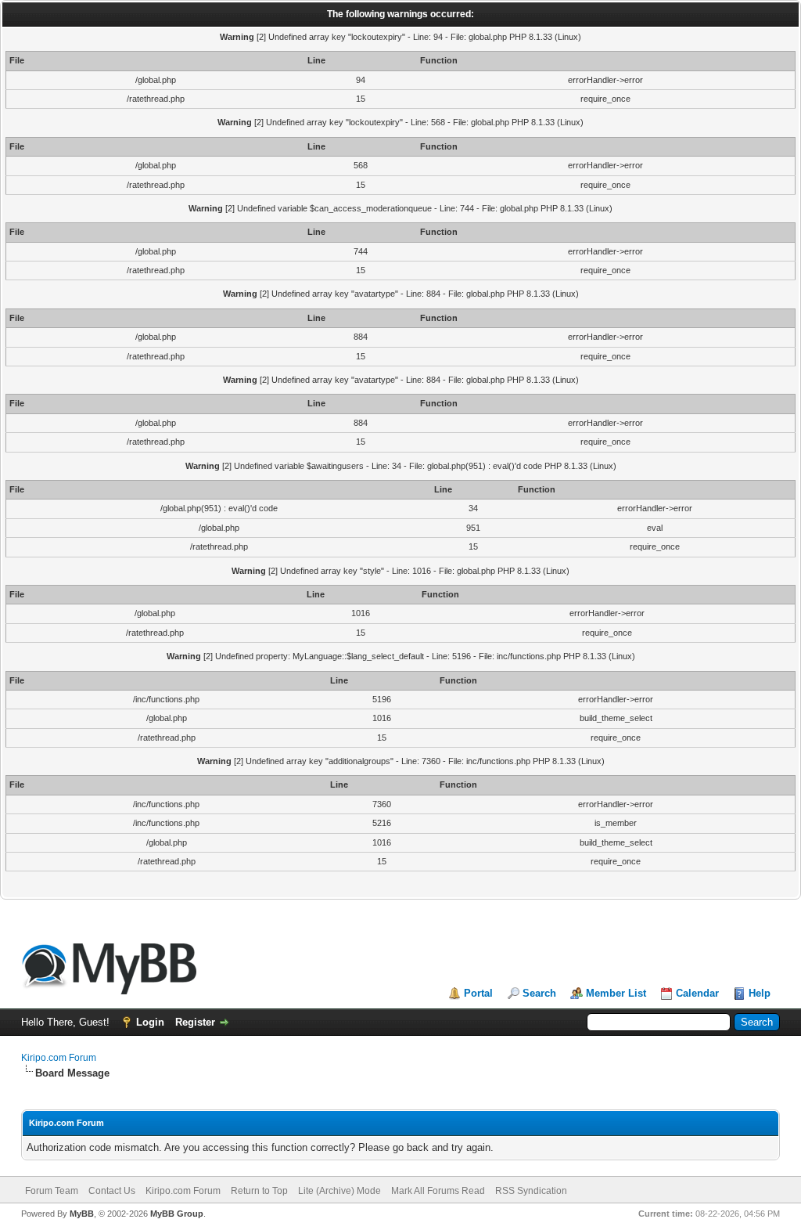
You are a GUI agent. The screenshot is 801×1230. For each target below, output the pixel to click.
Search (539, 993)
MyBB (82, 1213)
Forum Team (51, 1190)
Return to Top (259, 1190)
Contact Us (111, 1190)
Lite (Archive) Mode (339, 1190)
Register (195, 1022)
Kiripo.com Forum (58, 1057)
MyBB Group (176, 1213)
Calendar (697, 993)
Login (150, 1022)
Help (759, 993)
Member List (616, 993)
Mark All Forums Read (438, 1190)
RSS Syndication (531, 1190)
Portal (478, 993)
